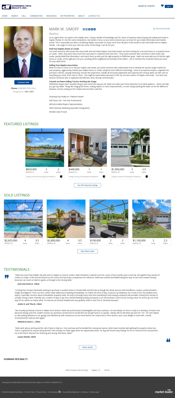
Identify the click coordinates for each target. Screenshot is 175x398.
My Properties (67, 16)
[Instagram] (89, 29)
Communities (36, 16)
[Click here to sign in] (162, 6)
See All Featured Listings (87, 185)
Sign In (169, 6)
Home (4, 16)
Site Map (85, 392)
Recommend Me (163, 28)
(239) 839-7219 (24, 88)
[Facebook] (84, 29)
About (81, 16)
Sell (24, 16)
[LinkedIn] (92, 29)
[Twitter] (95, 29)
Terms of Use (29, 392)
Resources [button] (51, 16)
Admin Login (94, 392)
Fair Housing (52, 392)
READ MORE (87, 347)
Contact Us (94, 16)
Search (14, 16)
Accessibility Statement (71, 392)
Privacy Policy (41, 392)
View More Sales (87, 251)
